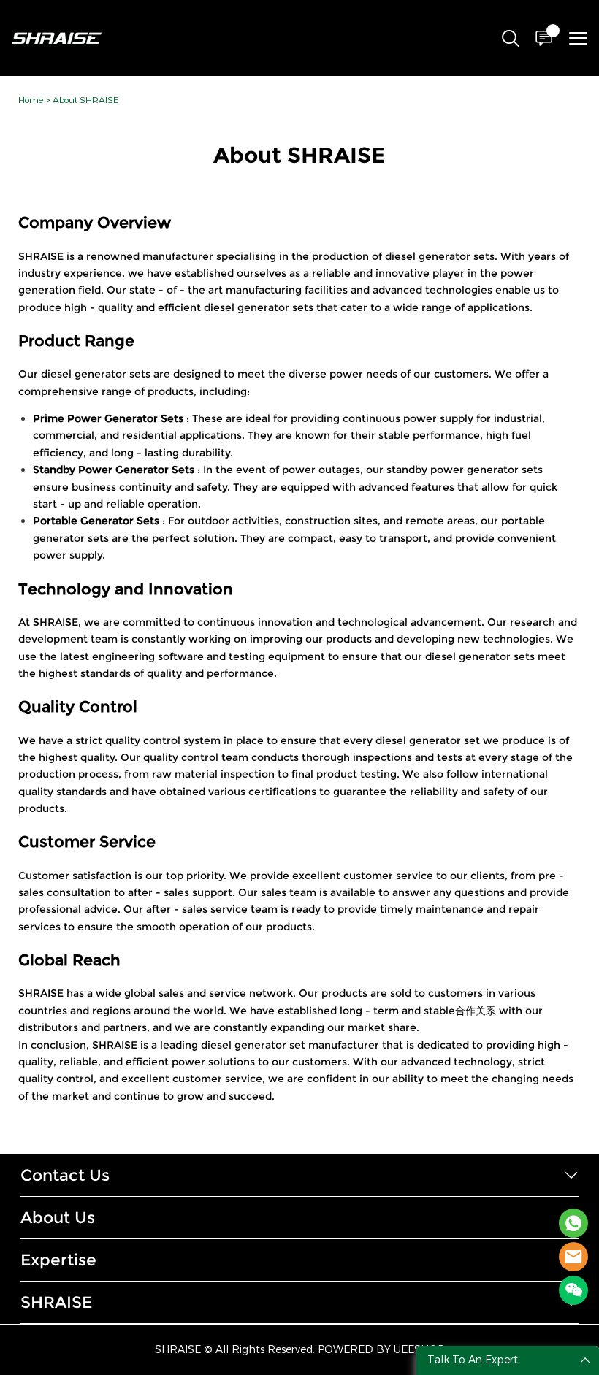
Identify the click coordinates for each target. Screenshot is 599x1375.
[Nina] (573, 1223)
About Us (57, 1217)
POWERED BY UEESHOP (381, 1350)
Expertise (58, 1260)
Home (30, 100)
